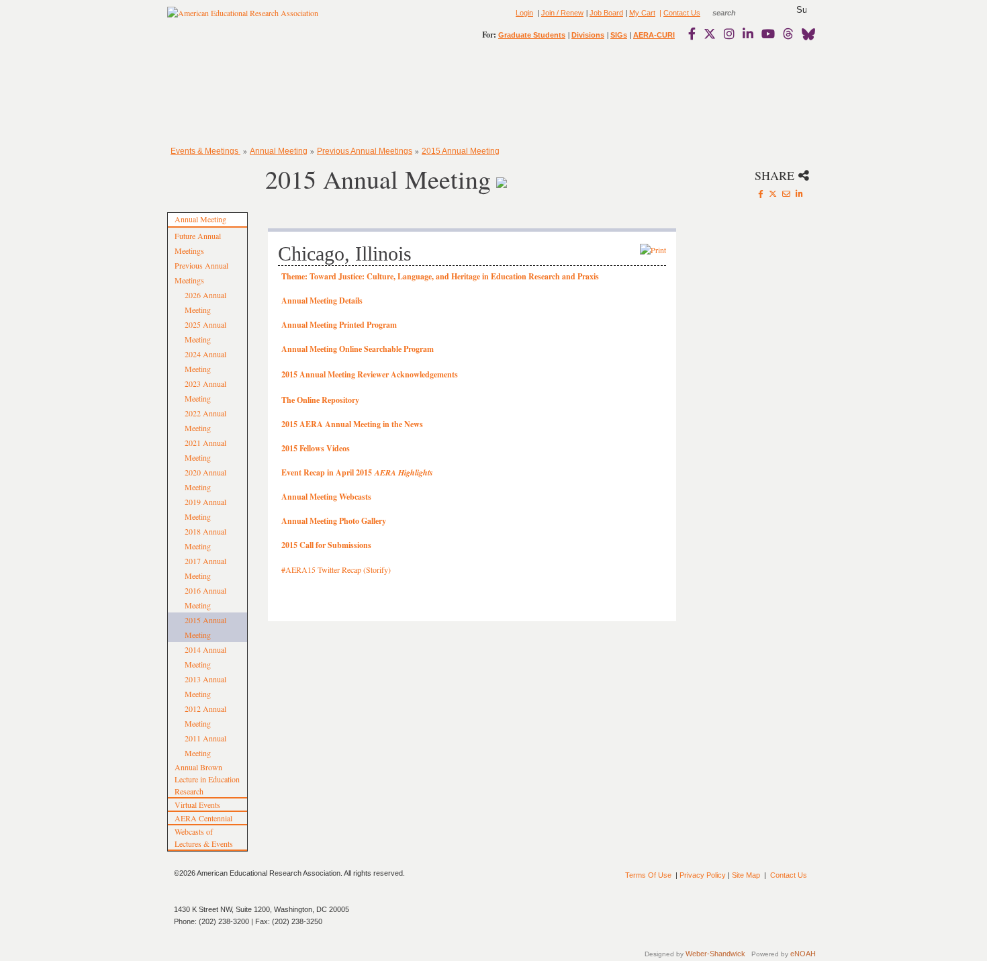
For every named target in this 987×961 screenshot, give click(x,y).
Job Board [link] (606, 13)
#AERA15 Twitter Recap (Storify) (336, 569)
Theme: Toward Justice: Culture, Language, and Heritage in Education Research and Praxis (440, 276)
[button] (801, 10)
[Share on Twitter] (773, 193)
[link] (695, 34)
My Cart (642, 13)
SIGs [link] (618, 35)
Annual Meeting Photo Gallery (333, 521)
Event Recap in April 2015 (357, 472)
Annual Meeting (279, 151)
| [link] (659, 13)
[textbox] (736, 13)
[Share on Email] (786, 193)
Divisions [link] (587, 35)
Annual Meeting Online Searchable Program (357, 349)
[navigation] (206, 94)
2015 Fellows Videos (315, 448)
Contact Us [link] (681, 13)
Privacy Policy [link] (702, 875)
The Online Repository (320, 400)
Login (524, 13)
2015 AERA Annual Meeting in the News (352, 424)
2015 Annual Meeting (461, 151)
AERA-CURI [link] (654, 35)
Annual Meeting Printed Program (339, 324)
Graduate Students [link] (531, 35)
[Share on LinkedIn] (799, 193)
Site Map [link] (746, 875)
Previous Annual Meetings (364, 151)
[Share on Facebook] (760, 193)
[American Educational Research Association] (242, 18)
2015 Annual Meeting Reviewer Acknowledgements (369, 374)
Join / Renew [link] (562, 13)
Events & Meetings (205, 151)
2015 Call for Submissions (326, 545)
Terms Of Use (648, 875)
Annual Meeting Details (322, 300)
